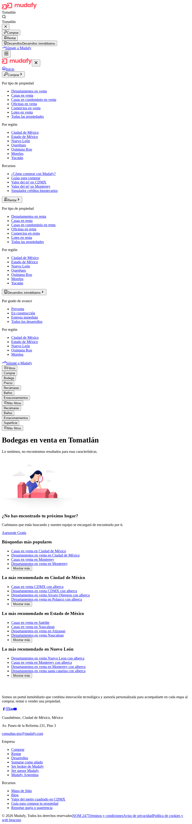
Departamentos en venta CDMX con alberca (44, 591)
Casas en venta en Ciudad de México (38, 551)
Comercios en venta (26, 108)
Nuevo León (20, 141)
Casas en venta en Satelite (30, 623)
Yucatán (17, 158)
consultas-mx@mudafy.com (22, 734)
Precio (8, 383)
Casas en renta (22, 221)
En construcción (23, 313)
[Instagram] (7, 710)
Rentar (11, 38)
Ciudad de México (25, 132)
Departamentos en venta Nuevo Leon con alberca (47, 658)
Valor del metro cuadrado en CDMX (38, 799)
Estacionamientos (16, 398)
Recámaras (11, 388)
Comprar (12, 32)
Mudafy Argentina (24, 775)
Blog (14, 795)
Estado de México (24, 137)
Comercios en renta (25, 233)
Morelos (17, 154)
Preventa (17, 309)
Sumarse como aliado (27, 762)
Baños (8, 393)
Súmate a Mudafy (18, 48)
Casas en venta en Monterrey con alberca (41, 662)
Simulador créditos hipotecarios (34, 191)
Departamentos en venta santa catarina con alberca (48, 671)
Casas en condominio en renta (33, 225)
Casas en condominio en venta (33, 100)
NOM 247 (80, 816)
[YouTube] (15, 710)
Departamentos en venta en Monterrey (39, 564)
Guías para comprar (25, 178)
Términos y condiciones (105, 816)
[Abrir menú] (6, 53)
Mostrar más (21, 568)
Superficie (10, 423)
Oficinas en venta (24, 104)
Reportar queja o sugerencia (31, 808)
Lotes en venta (22, 112)
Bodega (9, 378)
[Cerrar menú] (36, 63)
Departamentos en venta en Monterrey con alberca (48, 667)
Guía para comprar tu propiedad (34, 803)
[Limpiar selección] (5, 27)
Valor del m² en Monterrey (30, 186)
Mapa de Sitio (21, 791)
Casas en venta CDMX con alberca (37, 587)
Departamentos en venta (29, 91)
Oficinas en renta (23, 229)
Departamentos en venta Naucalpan (37, 635)
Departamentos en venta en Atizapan (38, 631)
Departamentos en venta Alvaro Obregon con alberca (50, 595)
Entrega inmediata (24, 317)
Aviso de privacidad (138, 816)
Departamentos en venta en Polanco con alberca (46, 599)
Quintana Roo (21, 149)
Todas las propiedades (27, 116)
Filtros (11, 368)
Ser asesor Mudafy (25, 771)
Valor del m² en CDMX (28, 182)
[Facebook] (4, 710)
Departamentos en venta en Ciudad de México (45, 555)
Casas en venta (22, 95)
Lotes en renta (21, 238)
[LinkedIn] (11, 710)
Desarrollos (19, 758)
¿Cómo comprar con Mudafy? (33, 174)
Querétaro (18, 145)
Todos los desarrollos (26, 322)
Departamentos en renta (28, 216)
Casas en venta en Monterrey (32, 559)
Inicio (10, 69)
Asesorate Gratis (14, 533)
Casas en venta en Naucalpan (33, 627)
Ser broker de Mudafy (27, 766)
